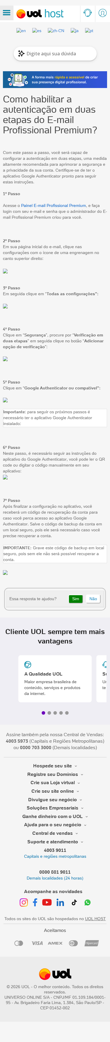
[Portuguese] (89, 31)
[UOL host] (40, 14)
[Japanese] (75, 31)
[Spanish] (37, 31)
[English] (21, 31)
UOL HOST (95, 918)
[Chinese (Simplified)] (56, 31)
